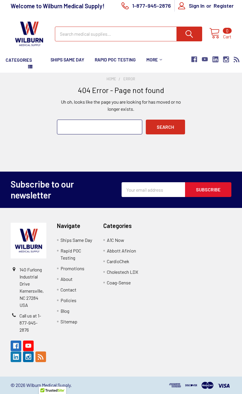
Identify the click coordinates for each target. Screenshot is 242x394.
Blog (64, 311)
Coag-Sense (119, 282)
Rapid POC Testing (115, 59)
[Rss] (236, 59)
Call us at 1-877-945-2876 (30, 323)
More (152, 59)
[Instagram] (226, 59)
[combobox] (128, 34)
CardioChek (118, 261)
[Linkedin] (215, 59)
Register (224, 5)
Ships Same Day (67, 59)
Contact (68, 289)
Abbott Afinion (121, 250)
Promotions (72, 268)
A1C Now (115, 240)
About (66, 279)
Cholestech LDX (122, 272)
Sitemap (68, 321)
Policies (68, 300)
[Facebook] (194, 59)
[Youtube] (205, 59)
